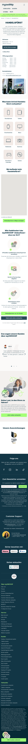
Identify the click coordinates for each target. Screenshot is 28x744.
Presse (3, 589)
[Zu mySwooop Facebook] (3, 470)
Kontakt (3, 619)
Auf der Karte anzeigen (10, 47)
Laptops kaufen (5, 643)
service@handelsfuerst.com (13, 75)
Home (2, 18)
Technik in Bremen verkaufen (8, 600)
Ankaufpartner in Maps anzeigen (14, 220)
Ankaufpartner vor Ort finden (14, 313)
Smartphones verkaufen (7, 685)
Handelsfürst (15, 18)
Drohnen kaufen (5, 667)
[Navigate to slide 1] (11, 366)
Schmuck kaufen (5, 665)
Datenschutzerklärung (9, 729)
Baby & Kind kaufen (6, 661)
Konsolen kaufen (5, 672)
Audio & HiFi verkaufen (6, 696)
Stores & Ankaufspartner (7, 593)
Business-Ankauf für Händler (8, 606)
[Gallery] (14, 438)
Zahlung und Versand (6, 624)
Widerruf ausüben (5, 632)
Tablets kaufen (5, 641)
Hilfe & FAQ (4, 617)
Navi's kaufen (4, 659)
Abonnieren (22, 486)
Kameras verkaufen (6, 700)
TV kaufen (3, 676)
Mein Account (4, 615)
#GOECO (3, 604)
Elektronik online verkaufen (14, 318)
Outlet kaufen (4, 678)
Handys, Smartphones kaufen (8, 639)
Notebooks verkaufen (6, 694)
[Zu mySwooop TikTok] (23, 470)
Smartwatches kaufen (6, 645)
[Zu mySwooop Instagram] (10, 470)
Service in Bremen (5, 595)
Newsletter (4, 621)
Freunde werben (5, 630)
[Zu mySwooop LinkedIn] (17, 470)
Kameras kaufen (5, 674)
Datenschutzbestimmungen (13, 491)
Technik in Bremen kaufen (7, 597)
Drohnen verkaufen (6, 698)
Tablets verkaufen (5, 687)
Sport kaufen (4, 663)
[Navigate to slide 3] (16, 366)
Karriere (3, 591)
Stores (8, 18)
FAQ (24, 322)
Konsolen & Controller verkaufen (9, 702)
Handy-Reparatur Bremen (7, 602)
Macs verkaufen (5, 691)
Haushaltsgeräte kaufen (7, 650)
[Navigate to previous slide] (3, 354)
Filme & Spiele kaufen (6, 656)
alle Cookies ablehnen (17, 726)
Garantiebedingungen (6, 626)
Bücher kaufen (4, 652)
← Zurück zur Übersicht (6, 217)
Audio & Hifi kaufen (5, 648)
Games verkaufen (5, 705)
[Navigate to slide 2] (14, 366)
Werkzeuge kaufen (5, 654)
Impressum (19, 729)
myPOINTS (3, 628)
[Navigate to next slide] (25, 354)
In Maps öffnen (6, 51)
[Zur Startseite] (7, 5)
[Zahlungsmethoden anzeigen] (5, 551)
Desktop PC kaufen (6, 670)
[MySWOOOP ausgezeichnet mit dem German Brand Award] (14, 437)
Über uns (3, 586)
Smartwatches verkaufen (7, 689)
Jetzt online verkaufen (14, 415)
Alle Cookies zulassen (13, 740)
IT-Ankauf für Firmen (6, 608)
